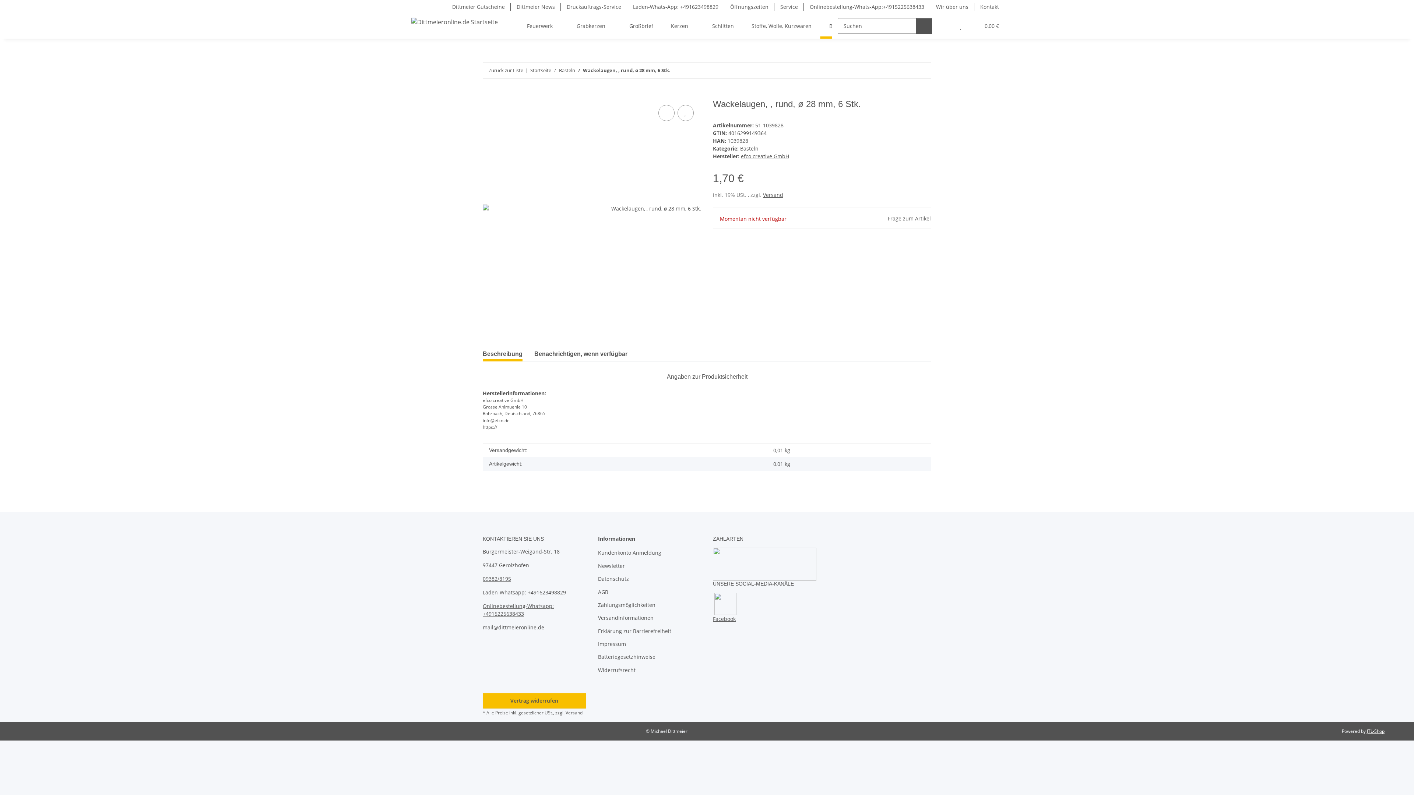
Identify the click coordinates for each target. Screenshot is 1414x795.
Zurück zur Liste (506, 70)
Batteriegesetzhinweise (626, 656)
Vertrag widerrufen (534, 700)
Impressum (612, 643)
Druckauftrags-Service (594, 6)
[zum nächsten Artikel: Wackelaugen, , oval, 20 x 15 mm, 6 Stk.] (923, 70)
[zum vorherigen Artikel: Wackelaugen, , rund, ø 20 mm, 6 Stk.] (907, 70)
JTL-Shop (1376, 731)
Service (789, 6)
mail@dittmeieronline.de (513, 627)
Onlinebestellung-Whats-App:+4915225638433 (867, 6)
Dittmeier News (536, 6)
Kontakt (989, 6)
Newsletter (611, 565)
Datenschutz (613, 578)
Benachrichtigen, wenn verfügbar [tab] (580, 354)
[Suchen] (924, 26)
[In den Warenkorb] (489, 95)
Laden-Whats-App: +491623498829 (675, 6)
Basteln (749, 148)
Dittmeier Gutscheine (478, 6)
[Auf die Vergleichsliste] (666, 113)
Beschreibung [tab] (503, 354)
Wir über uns (952, 6)
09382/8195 (497, 578)
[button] (946, 26)
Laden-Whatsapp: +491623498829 (524, 592)
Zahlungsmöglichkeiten (626, 604)
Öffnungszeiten (749, 6)
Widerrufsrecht (617, 670)
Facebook (724, 618)
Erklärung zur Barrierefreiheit (634, 631)
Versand (773, 194)
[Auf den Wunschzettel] (686, 113)
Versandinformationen (626, 617)
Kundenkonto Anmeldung (629, 552)
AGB (603, 592)
